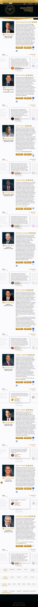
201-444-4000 (9, 529)
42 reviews (33, 106)
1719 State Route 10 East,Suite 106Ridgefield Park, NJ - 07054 (8, 90)
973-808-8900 (9, 193)
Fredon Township (33, 570)
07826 (9, 584)
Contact (28, 47)
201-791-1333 (9, 88)
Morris (32, 577)
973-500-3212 (9, 35)
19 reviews (33, 270)
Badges (25, 3)
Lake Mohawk (26, 591)
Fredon (25, 569)
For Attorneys (30, 3)
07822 (19, 584)
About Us (14, 605)
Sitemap (17, 605)
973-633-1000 (9, 478)
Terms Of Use (23, 605)
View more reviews (19, 70)
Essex (26, 577)
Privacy (20, 605)
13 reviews (33, 335)
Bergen (19, 577)
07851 (14, 584)
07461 (33, 584)
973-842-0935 (9, 303)
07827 (24, 584)
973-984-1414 (9, 245)
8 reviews (33, 160)
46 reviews (33, 446)
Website (20, 47)
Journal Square (33, 591)
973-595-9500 (9, 367)
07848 (28, 584)
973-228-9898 (9, 422)
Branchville (12, 569)
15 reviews (33, 390)
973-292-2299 (9, 138)
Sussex (12, 577)
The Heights (12, 591)
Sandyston (19, 569)
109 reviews (33, 213)
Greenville (19, 591)
